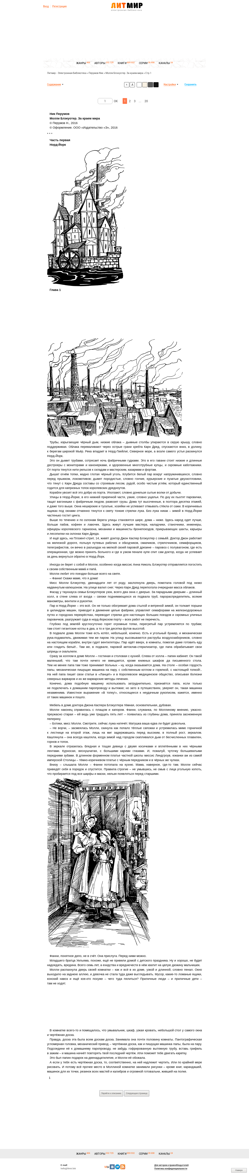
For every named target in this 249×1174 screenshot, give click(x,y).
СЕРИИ (143, 63)
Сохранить (190, 84)
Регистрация (59, 6)
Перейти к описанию (111, 1093)
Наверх (239, 1170)
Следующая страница (136, 1093)
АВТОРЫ (99, 63)
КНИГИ (122, 63)
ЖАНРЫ (81, 63)
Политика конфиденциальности (170, 1168)
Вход (46, 6)
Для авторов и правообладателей (171, 1165)
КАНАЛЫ (164, 63)
